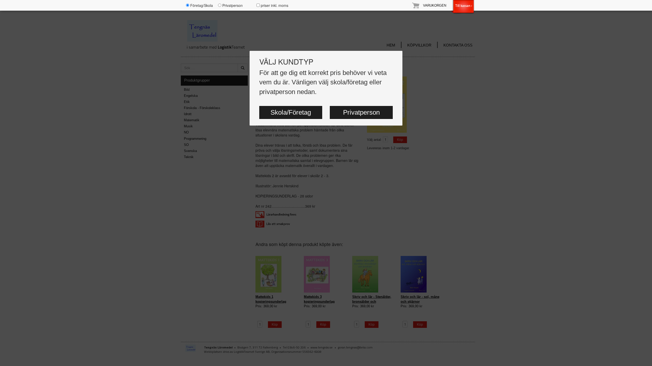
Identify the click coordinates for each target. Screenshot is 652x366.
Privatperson (361, 112)
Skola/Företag (290, 112)
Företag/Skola (201, 5)
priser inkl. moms (274, 5)
